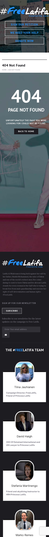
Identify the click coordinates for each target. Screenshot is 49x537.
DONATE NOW (24, 41)
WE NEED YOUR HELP (24, 32)
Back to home (26, 131)
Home (4, 70)
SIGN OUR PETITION (24, 24)
